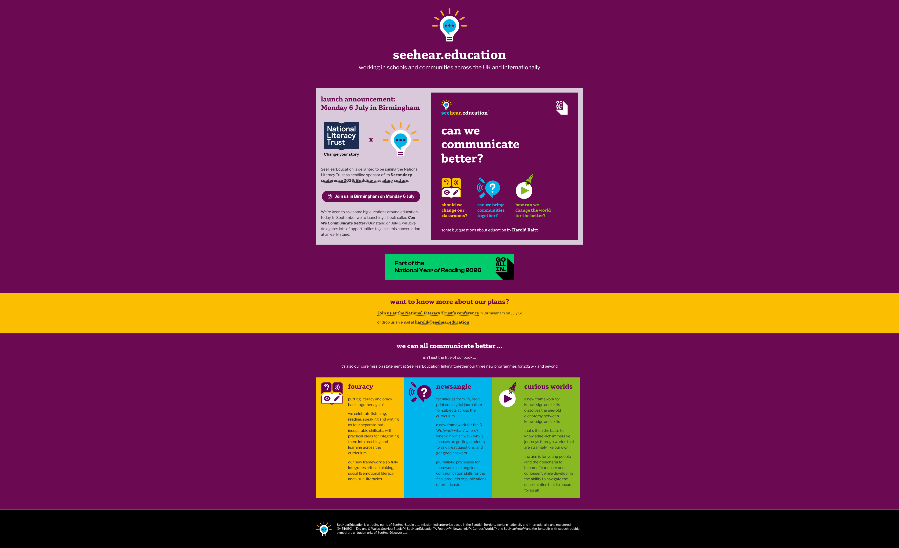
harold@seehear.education (442, 322)
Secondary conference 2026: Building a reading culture (366, 177)
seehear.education (449, 54)
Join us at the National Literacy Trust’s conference (428, 313)
